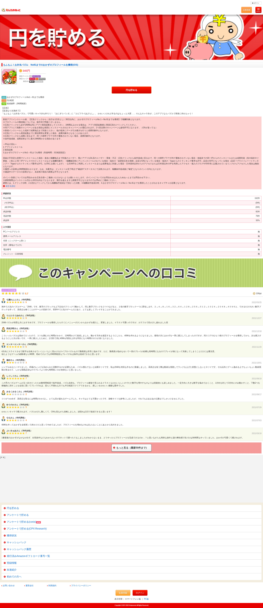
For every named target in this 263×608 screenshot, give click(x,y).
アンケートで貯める (18, 515)
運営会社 (29, 585)
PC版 (146, 599)
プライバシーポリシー (81, 585)
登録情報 (12, 563)
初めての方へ (14, 576)
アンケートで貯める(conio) (21, 522)
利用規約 (52, 585)
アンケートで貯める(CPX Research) (27, 528)
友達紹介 (12, 569)
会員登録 (123, 593)
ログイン (140, 593)
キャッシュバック (16, 542)
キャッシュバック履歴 (19, 549)
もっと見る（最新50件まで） (132, 447)
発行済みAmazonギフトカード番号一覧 (28, 556)
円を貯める (131, 90)
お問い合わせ (9, 585)
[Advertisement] (91, 479)
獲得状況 (12, 535)
